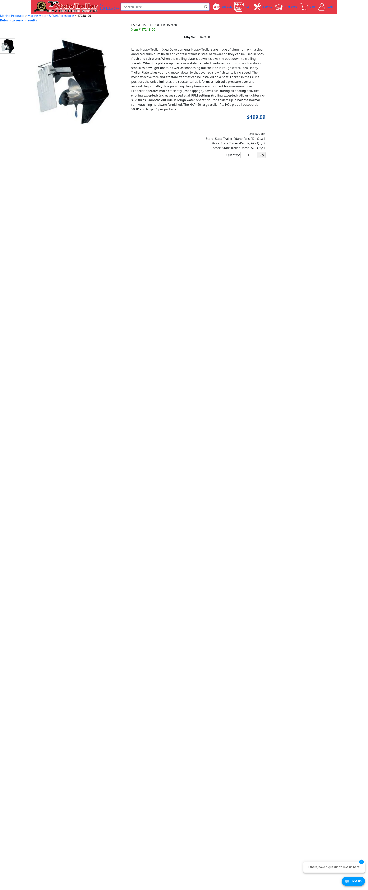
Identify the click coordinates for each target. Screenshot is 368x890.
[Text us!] (353, 882)
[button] (206, 7)
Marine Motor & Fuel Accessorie (51, 16)
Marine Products (12, 16)
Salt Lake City (109, 8)
